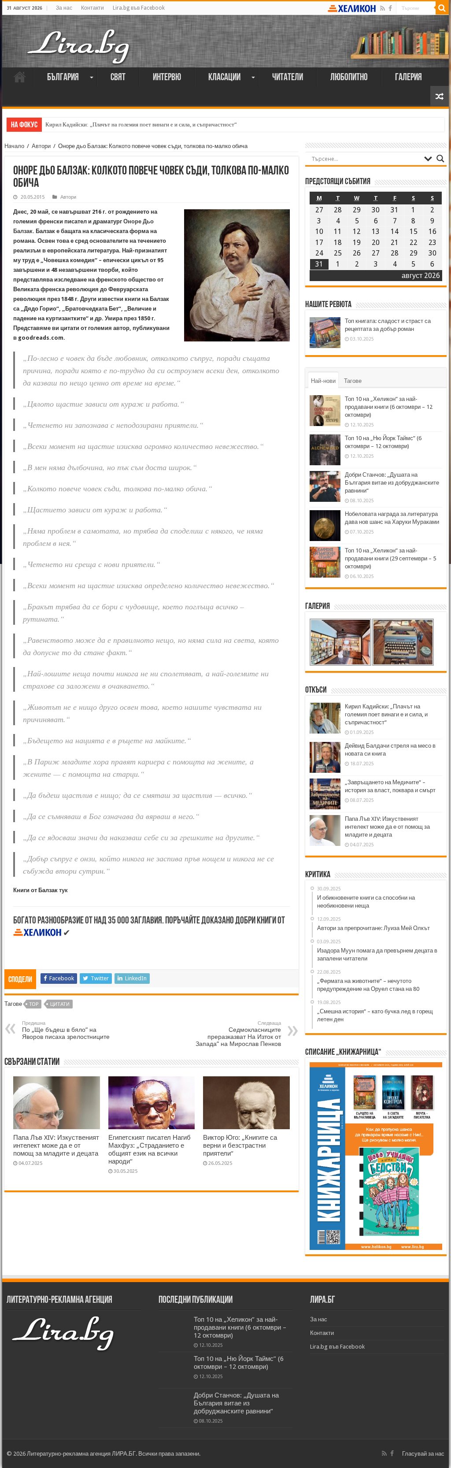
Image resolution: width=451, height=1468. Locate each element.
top (34, 1004)
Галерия (408, 78)
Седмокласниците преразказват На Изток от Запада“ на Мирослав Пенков (238, 1033)
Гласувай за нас (423, 1453)
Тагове (353, 381)
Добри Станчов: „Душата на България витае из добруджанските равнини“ (392, 482)
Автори (41, 146)
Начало (20, 76)
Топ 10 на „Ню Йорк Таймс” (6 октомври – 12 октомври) (239, 1363)
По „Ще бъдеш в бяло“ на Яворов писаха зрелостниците (66, 1030)
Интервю (167, 78)
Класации (224, 78)
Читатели (287, 78)
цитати (60, 1004)
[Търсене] (442, 8)
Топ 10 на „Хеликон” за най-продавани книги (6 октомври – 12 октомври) (389, 407)
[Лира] (79, 37)
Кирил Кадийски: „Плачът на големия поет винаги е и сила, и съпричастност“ (141, 124)
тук (63, 890)
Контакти (92, 8)
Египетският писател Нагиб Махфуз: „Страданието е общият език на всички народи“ (149, 1149)
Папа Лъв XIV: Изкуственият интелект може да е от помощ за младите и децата (56, 1145)
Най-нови (323, 381)
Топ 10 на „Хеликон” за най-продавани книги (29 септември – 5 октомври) (390, 558)
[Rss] (382, 8)
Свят (118, 78)
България (63, 78)
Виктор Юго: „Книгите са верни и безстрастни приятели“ (240, 1145)
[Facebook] (390, 8)
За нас (64, 8)
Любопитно (349, 78)
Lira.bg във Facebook (139, 8)
